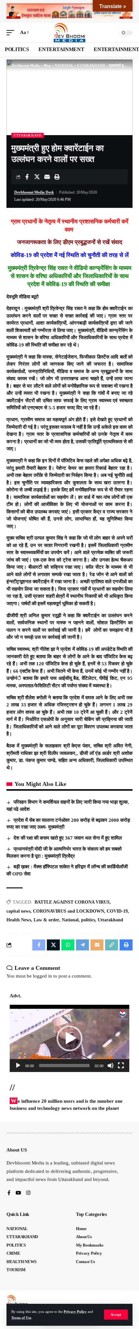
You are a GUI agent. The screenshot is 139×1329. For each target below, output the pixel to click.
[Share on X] (36, 177)
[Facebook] (8, 1193)
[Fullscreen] (121, 1065)
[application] (69, 1038)
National (70, 919)
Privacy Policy (75, 1311)
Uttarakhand (110, 919)
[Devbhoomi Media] (69, 32)
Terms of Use (21, 1318)
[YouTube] (18, 1193)
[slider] (64, 1065)
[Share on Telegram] (82, 944)
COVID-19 (117, 911)
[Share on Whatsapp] (67, 944)
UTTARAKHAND (27, 135)
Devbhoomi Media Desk (34, 192)
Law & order (46, 919)
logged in (42, 976)
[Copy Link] (111, 944)
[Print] (56, 177)
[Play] (18, 1065)
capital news (18, 911)
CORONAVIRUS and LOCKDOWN (68, 911)
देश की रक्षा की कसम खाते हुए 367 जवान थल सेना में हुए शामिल (68, 838)
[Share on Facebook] (26, 177)
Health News (18, 919)
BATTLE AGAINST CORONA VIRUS (72, 902)
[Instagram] (28, 1193)
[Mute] (110, 1065)
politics (88, 919)
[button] (116, 1315)
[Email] (46, 177)
